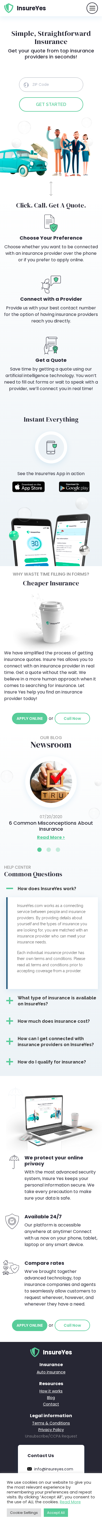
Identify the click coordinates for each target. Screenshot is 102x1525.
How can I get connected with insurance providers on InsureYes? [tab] (56, 1041)
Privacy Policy (51, 1429)
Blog (51, 1397)
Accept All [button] (56, 1512)
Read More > (51, 837)
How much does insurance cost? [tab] (54, 1021)
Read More (70, 1502)
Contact (51, 1404)
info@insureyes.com (53, 1469)
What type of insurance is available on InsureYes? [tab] (57, 1000)
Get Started (51, 104)
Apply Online (30, 718)
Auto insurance (51, 1372)
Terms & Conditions (51, 1423)
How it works (51, 1391)
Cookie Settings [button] (24, 1512)
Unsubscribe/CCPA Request (51, 1436)
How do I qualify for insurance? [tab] (52, 1062)
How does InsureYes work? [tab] (47, 888)
